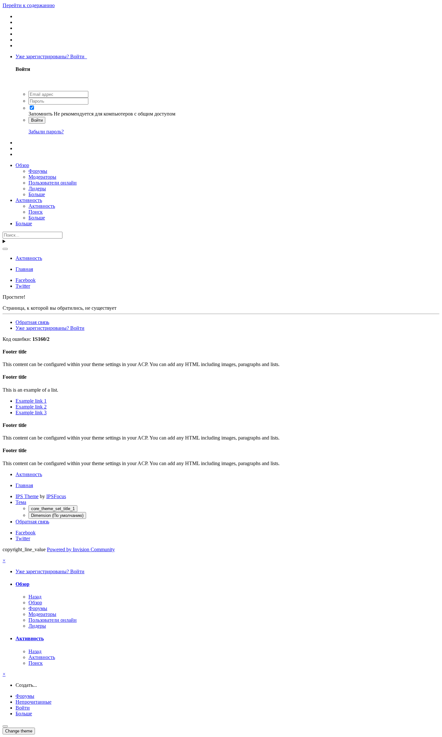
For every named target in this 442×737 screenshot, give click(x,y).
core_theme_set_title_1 (53, 508)
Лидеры (37, 188)
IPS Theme (27, 496)
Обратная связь (32, 322)
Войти (37, 120)
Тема (21, 502)
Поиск (35, 212)
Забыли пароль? (46, 131)
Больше (36, 194)
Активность (29, 200)
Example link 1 (31, 401)
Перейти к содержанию (29, 5)
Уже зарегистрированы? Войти (51, 56)
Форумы (37, 171)
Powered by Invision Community (81, 549)
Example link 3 (31, 412)
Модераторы (42, 177)
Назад (34, 596)
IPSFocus (56, 496)
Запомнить (40, 114)
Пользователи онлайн (52, 182)
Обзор (22, 165)
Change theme (18, 731)
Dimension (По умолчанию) (57, 515)
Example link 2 (31, 406)
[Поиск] (5, 249)
